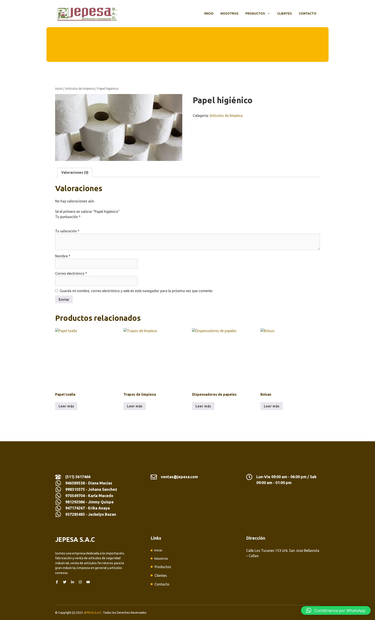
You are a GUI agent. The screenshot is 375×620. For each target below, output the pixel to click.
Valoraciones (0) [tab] (75, 172)
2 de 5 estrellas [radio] (63, 222)
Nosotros (229, 13)
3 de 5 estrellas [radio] (69, 222)
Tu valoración (67, 231)
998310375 (75, 489)
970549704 (75, 495)
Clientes (284, 13)
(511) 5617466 (77, 477)
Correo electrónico (71, 273)
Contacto (307, 13)
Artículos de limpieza (80, 88)
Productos (255, 13)
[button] (336, 610)
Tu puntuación (68, 217)
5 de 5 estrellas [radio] (82, 222)
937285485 (75, 514)
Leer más (66, 406)
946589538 (75, 483)
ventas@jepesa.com (179, 477)
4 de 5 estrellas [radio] (76, 222)
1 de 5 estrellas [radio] (57, 222)
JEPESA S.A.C (93, 612)
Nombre (62, 256)
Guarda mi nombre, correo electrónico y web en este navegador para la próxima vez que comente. (136, 291)
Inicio (209, 13)
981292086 (75, 502)
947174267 (75, 508)
